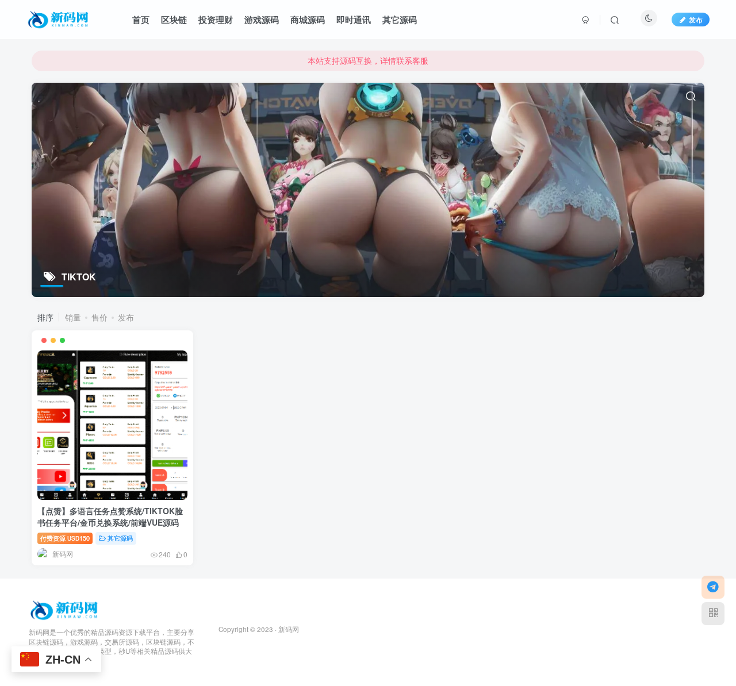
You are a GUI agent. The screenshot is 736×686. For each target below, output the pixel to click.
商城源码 (307, 19)
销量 (73, 317)
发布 (696, 19)
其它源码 (399, 19)
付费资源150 (65, 537)
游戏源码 (261, 19)
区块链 (174, 19)
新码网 (288, 629)
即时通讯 (353, 19)
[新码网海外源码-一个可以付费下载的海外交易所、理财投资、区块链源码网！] (65, 608)
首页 (141, 19)
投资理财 (215, 19)
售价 (99, 317)
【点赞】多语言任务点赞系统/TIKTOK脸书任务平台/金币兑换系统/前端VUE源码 (110, 516)
